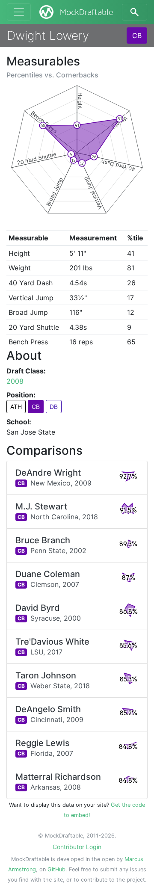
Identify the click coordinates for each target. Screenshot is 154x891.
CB (137, 35)
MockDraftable (86, 12)
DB (54, 406)
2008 (15, 381)
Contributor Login (77, 846)
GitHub (56, 869)
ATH (16, 406)
